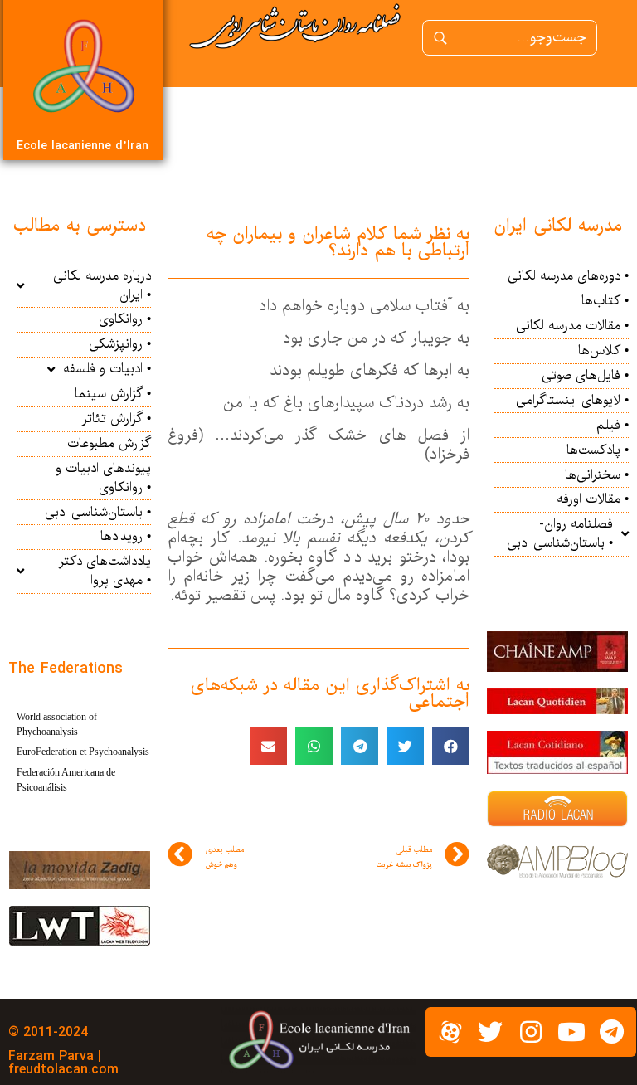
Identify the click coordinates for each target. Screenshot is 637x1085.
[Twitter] (490, 1032)
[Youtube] (571, 1032)
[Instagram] (531, 1032)
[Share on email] (268, 746)
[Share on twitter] (405, 746)
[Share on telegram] (359, 746)
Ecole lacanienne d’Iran (82, 146)
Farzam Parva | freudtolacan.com (63, 1063)
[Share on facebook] (450, 746)
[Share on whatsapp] (314, 746)
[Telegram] (611, 1032)
